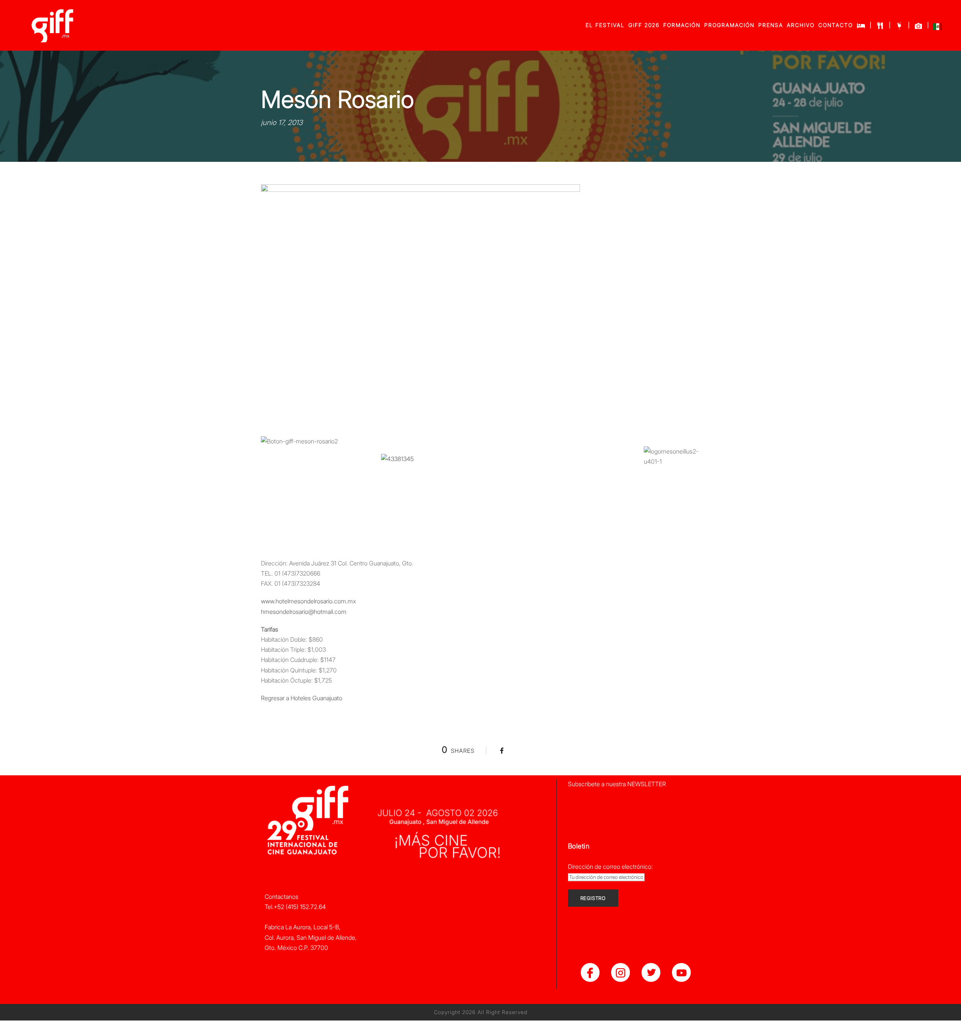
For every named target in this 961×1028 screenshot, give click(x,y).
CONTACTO (835, 25)
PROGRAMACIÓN (729, 25)
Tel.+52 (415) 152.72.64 (295, 906)
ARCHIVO (801, 25)
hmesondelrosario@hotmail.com (303, 611)
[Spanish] (937, 28)
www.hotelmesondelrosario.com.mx (308, 601)
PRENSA (770, 25)
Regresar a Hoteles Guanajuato (301, 698)
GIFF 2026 (644, 25)
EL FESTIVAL (605, 25)
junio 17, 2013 (282, 122)
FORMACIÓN (681, 25)
